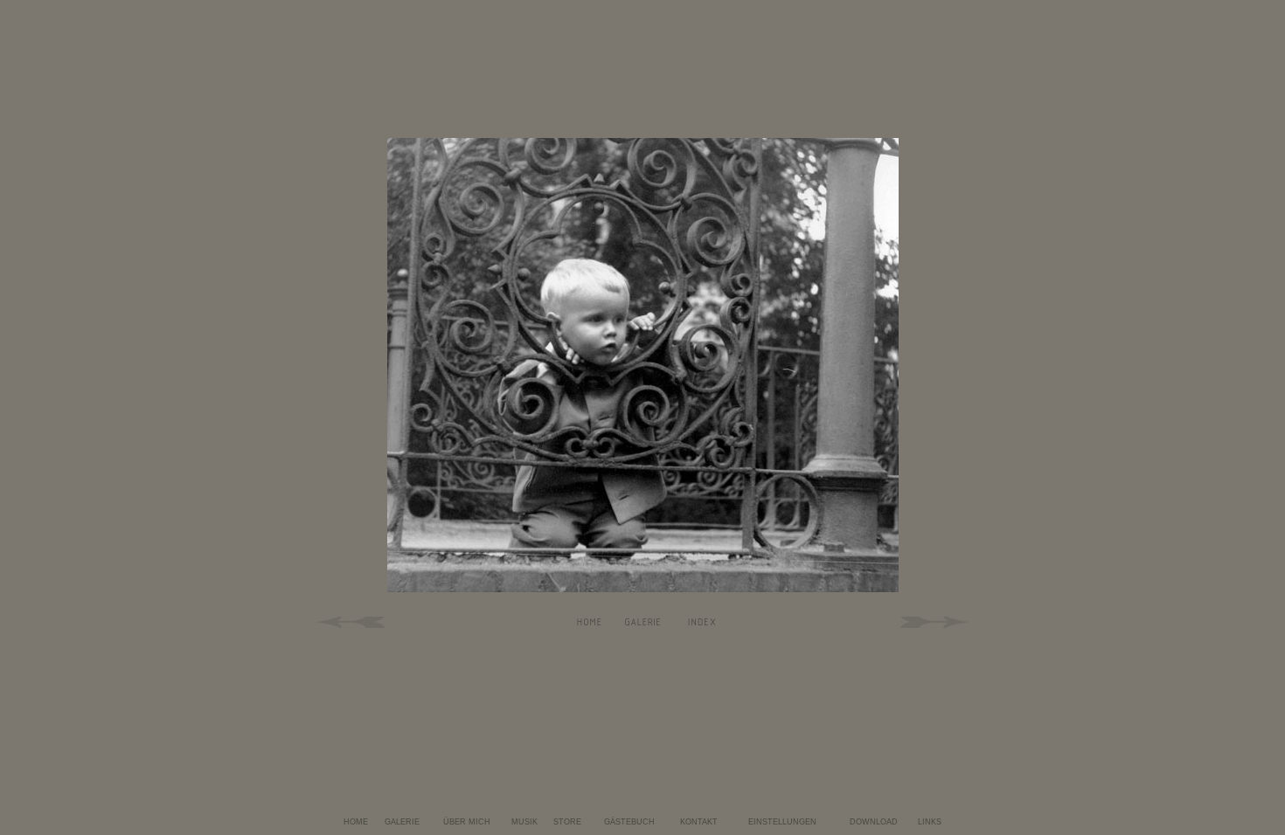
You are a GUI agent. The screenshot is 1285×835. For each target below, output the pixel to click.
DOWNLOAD (874, 822)
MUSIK (524, 822)
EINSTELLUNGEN (782, 822)
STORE (567, 822)
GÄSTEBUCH (629, 822)
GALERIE (402, 822)
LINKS (929, 822)
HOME (356, 822)
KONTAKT (699, 822)
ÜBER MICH (466, 822)
